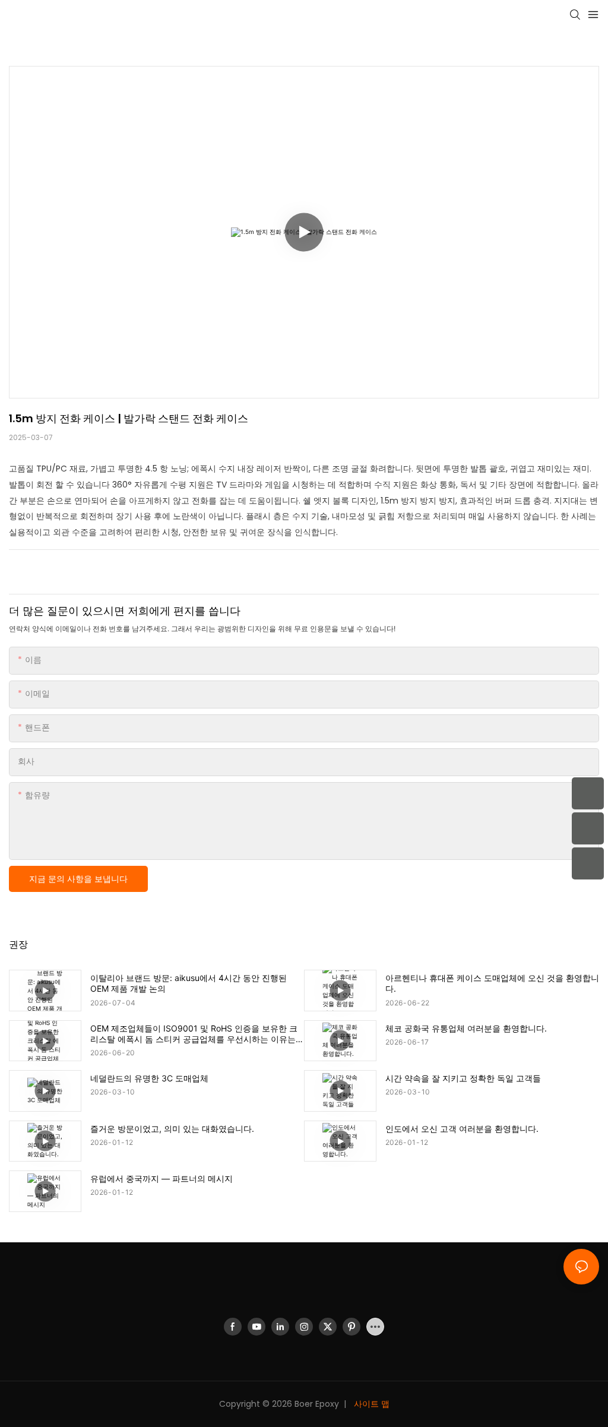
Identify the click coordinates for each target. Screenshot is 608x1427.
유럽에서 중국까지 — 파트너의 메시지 (161, 1178)
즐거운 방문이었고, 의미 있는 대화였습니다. (172, 1129)
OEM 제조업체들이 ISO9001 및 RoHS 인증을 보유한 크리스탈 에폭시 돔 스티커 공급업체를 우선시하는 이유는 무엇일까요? (193, 1034)
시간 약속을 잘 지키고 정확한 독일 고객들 (463, 1078)
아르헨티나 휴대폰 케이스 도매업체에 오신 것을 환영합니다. (492, 983)
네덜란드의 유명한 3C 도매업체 (149, 1078)
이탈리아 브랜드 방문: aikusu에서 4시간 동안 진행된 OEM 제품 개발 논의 (188, 983)
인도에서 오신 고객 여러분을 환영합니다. (462, 1129)
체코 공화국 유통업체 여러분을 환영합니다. (466, 1028)
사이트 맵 (371, 1404)
